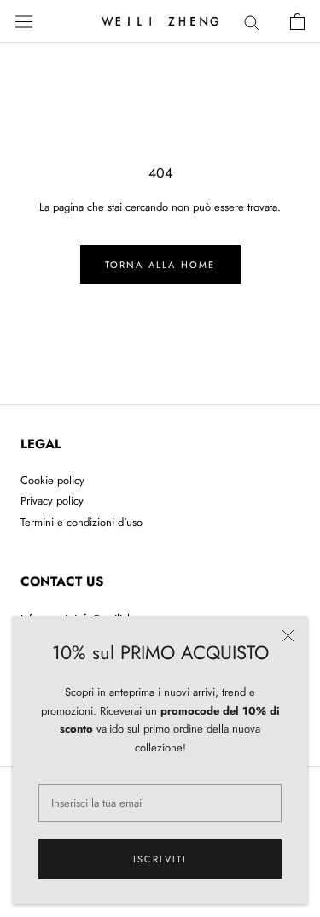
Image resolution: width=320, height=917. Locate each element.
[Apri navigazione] (23, 21)
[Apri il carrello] (297, 21)
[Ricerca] (251, 22)
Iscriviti (160, 859)
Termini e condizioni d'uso (81, 522)
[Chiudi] (288, 635)
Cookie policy (52, 480)
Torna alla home (160, 265)
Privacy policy (52, 501)
